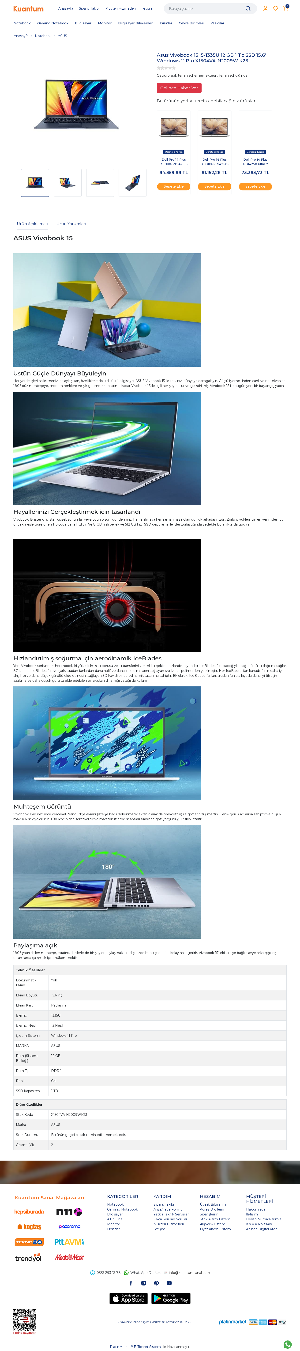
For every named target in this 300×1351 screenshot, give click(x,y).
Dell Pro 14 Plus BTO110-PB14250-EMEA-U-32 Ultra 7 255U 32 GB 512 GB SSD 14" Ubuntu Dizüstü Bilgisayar (214, 162)
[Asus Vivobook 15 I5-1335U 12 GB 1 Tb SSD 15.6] (76, 105)
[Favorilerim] (276, 8)
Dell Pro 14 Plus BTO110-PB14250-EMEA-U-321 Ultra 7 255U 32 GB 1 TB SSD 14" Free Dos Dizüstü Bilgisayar (174, 162)
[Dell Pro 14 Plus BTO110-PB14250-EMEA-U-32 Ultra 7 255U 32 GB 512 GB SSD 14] (214, 127)
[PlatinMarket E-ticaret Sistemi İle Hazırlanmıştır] (232, 1322)
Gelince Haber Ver (179, 87)
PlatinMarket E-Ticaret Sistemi (135, 1347)
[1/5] (159, 68)
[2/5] (160, 68)
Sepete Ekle (174, 186)
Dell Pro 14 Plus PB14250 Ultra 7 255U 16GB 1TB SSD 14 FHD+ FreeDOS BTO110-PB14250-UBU (255, 162)
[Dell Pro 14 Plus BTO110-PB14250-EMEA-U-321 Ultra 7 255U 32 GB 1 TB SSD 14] (173, 127)
